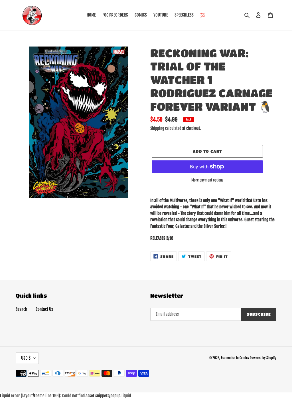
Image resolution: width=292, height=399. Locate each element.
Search (21, 309)
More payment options (207, 180)
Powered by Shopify (263, 358)
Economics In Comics (235, 358)
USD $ (26, 358)
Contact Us (44, 309)
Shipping (157, 128)
